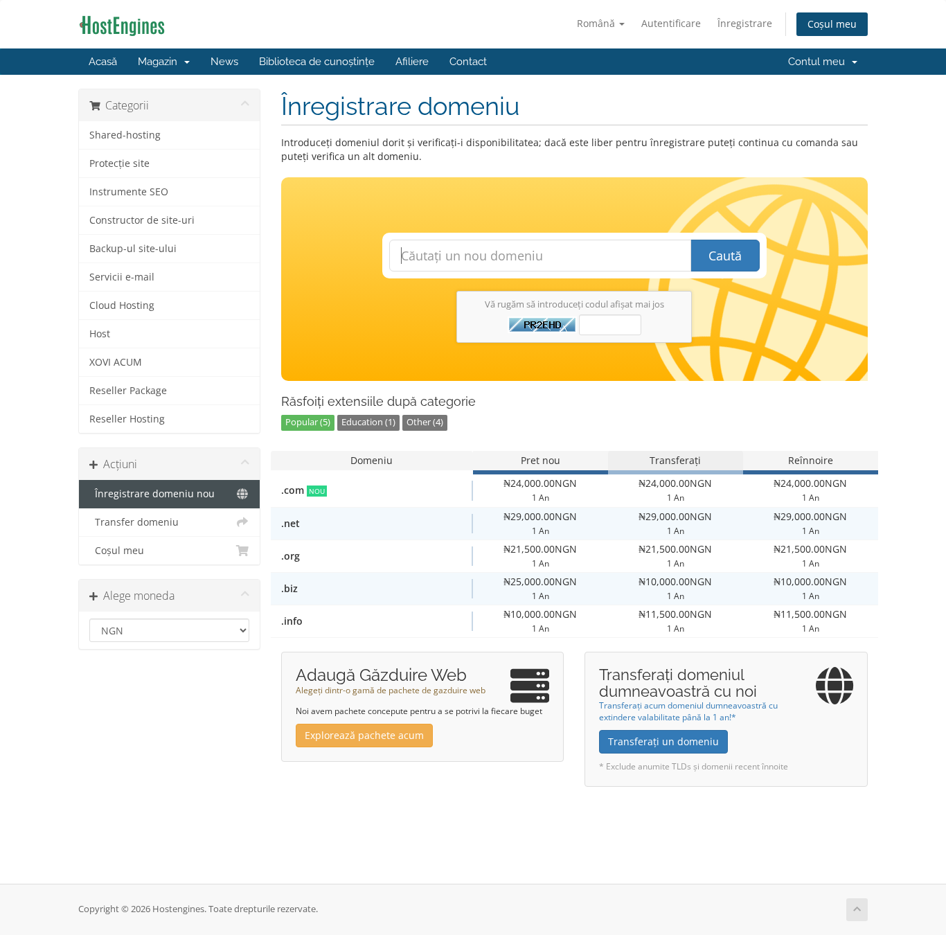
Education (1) (368, 422)
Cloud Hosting (121, 305)
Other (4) (425, 422)
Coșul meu (832, 23)
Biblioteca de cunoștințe (317, 61)
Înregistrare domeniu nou (152, 494)
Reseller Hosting (127, 419)
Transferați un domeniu (663, 741)
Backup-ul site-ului (133, 248)
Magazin (160, 61)
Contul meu (819, 61)
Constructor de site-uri (142, 220)
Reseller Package (128, 390)
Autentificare (671, 23)
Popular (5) (307, 422)
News (224, 61)
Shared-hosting (125, 135)
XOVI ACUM (115, 362)
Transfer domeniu (134, 522)
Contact (468, 61)
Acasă (103, 61)
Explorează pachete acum (364, 735)
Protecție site (119, 163)
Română (597, 23)
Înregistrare (744, 23)
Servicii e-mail (121, 277)
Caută (725, 255)
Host (99, 334)
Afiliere (412, 61)
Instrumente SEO (128, 192)
